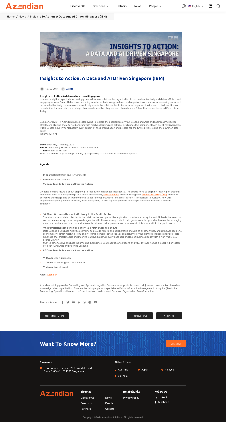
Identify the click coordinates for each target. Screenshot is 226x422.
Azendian (52, 274)
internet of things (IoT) (154, 194)
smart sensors (111, 194)
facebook (163, 402)
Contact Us (176, 344)
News (137, 6)
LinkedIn (163, 397)
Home (11, 16)
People (153, 6)
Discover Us (77, 6)
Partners (121, 6)
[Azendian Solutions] (24, 6)
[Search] (218, 6)
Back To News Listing (54, 316)
